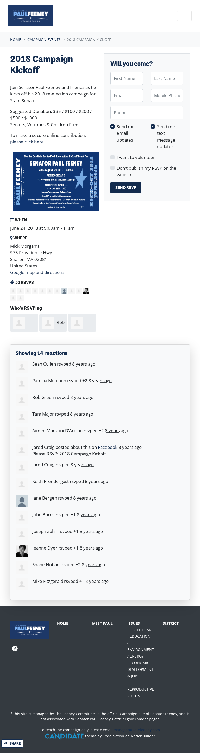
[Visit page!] (15, 649)
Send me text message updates (166, 136)
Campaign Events (44, 39)
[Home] (30, 16)
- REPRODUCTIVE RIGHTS (140, 689)
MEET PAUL (102, 623)
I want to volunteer (136, 157)
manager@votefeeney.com (137, 730)
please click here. (27, 142)
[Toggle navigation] (184, 16)
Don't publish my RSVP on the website (146, 171)
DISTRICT (170, 623)
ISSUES (133, 623)
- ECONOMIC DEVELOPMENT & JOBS (140, 670)
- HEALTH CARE (140, 630)
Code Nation (113, 736)
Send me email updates (126, 133)
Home (15, 39)
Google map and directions (37, 272)
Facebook (107, 447)
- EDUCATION (139, 636)
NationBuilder (143, 736)
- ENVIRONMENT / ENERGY (140, 650)
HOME (62, 623)
